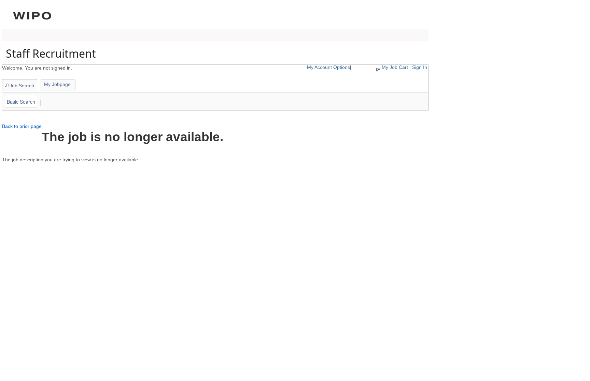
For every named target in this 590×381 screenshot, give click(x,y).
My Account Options (328, 67)
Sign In (419, 67)
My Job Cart (395, 67)
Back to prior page (22, 126)
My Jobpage (57, 84)
